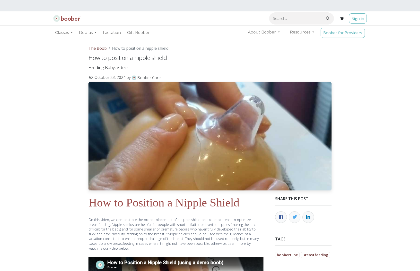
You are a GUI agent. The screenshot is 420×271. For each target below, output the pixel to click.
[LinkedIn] (308, 217)
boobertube (287, 254)
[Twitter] (294, 217)
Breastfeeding (315, 254)
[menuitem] (112, 32)
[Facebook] (281, 217)
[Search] (328, 18)
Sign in (358, 18)
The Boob (97, 48)
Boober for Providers (342, 32)
